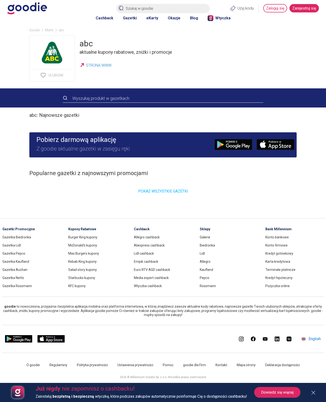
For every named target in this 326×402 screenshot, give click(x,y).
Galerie (205, 237)
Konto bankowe (277, 237)
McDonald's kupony (82, 245)
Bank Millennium (278, 229)
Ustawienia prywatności (135, 365)
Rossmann (208, 286)
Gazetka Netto (13, 278)
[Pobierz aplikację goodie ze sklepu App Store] (51, 341)
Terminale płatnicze (280, 270)
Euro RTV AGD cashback (152, 270)
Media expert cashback (151, 278)
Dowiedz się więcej (277, 392)
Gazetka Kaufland (15, 261)
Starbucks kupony (81, 278)
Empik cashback (146, 261)
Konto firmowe (276, 245)
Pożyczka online (277, 286)
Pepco (204, 278)
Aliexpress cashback (149, 245)
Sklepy (205, 229)
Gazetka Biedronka (16, 237)
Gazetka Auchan (14, 270)
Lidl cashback (144, 253)
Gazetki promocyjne (18, 229)
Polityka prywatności (92, 365)
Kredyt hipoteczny (279, 278)
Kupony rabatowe (82, 229)
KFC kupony (77, 286)
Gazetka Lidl (11, 245)
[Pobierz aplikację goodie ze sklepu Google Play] (18, 341)
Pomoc (168, 365)
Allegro (205, 261)
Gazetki (130, 18)
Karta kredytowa (277, 261)
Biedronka (207, 245)
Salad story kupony (82, 270)
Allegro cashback (147, 237)
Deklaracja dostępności (282, 365)
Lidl (202, 253)
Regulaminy (58, 365)
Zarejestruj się (304, 8)
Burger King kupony (82, 237)
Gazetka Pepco (13, 253)
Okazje (174, 18)
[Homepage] (27, 8)
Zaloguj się (275, 8)
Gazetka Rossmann (17, 286)
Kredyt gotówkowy (279, 253)
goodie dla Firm (194, 365)
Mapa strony (246, 365)
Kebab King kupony (82, 261)
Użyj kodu (245, 8)
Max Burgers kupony (83, 253)
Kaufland (206, 270)
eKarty (152, 18)
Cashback (104, 18)
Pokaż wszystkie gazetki (163, 191)
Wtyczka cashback (148, 286)
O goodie (33, 365)
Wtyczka (223, 18)
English (315, 339)
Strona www (98, 65)
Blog (194, 18)
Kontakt (221, 365)
